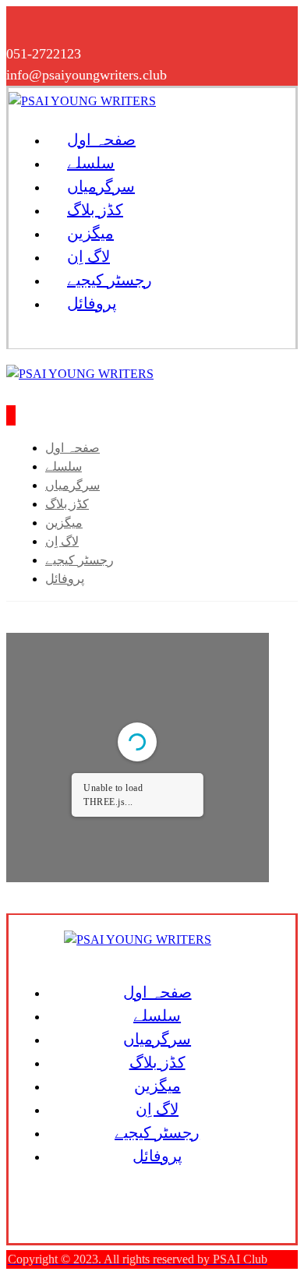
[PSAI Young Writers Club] (82, 101)
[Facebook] (21, 21)
